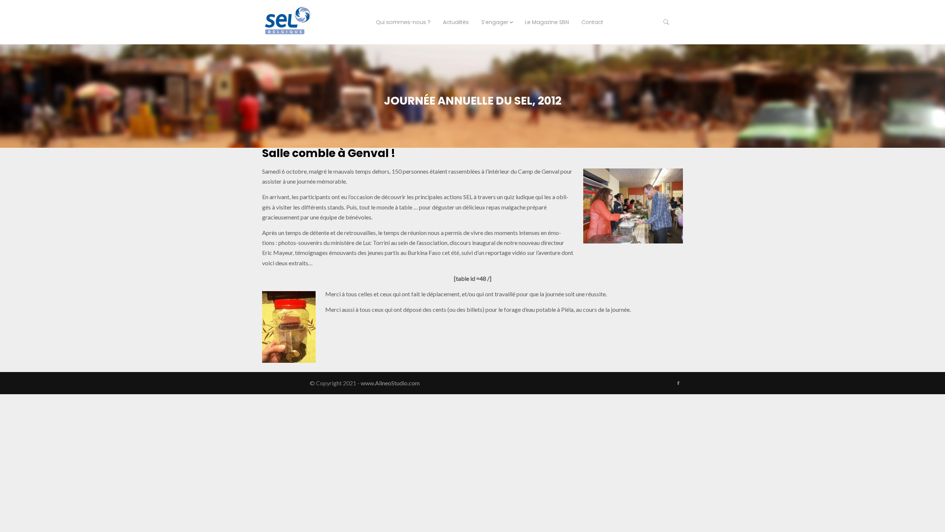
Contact (592, 22)
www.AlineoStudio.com (390, 382)
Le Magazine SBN (547, 22)
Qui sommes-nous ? (403, 22)
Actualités (456, 22)
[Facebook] (678, 383)
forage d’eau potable (530, 309)
